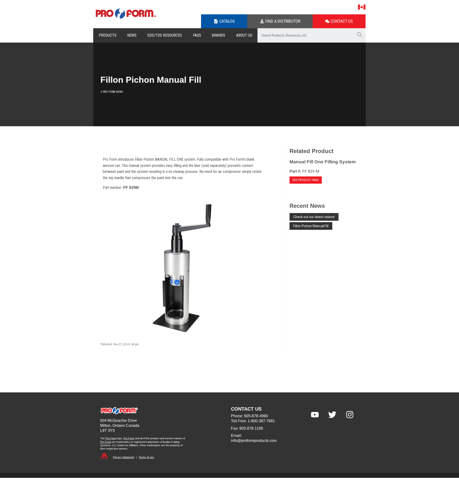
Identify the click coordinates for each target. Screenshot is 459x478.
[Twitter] (332, 415)
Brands (218, 35)
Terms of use (146, 457)
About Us (244, 35)
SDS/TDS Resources (164, 35)
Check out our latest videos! (314, 217)
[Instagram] (350, 415)
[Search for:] (305, 35)
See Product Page (305, 180)
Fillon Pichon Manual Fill (310, 226)
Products (107, 35)
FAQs (197, 35)
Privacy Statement (123, 457)
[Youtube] (315, 415)
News (132, 35)
